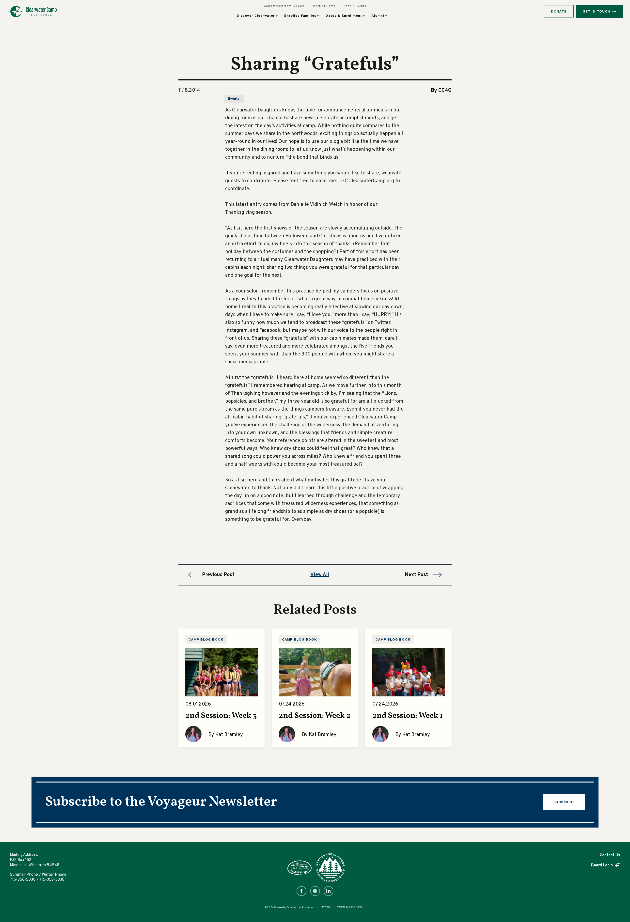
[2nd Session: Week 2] (315, 672)
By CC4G (441, 90)
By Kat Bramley (225, 735)
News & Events (355, 6)
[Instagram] (315, 891)
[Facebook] (301, 891)
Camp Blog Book (206, 640)
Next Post (416, 575)
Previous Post (218, 575)
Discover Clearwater (256, 16)
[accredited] (299, 867)
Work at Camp (324, 6)
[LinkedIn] (328, 891)
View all (319, 575)
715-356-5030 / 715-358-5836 (37, 879)
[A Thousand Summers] (330, 867)
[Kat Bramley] (193, 734)
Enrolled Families (300, 16)
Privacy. (326, 906)
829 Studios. (356, 906)
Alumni (377, 16)
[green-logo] (32, 11)
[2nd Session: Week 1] (408, 672)
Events (233, 99)
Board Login (602, 865)
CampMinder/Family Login (284, 6)
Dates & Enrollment (344, 16)
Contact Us (610, 855)
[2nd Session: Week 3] (221, 672)
